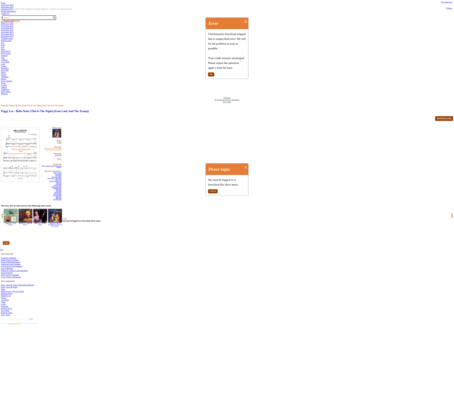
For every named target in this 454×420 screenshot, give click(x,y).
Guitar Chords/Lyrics (55, 181)
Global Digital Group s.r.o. (15, 323)
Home (3, 105)
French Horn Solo (56, 187)
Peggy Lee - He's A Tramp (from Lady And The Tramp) (55, 225)
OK (211, 74)
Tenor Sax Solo (57, 195)
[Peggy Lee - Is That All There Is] (25, 222)
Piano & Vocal (57, 172)
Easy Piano (58, 174)
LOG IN (213, 191)
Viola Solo (58, 182)
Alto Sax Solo (57, 185)
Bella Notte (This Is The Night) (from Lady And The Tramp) (40, 105)
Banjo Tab (58, 196)
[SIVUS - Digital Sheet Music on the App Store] (449, 8)
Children (11, 105)
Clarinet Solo (57, 192)
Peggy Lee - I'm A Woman (11, 224)
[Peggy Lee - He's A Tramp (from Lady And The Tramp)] (55, 222)
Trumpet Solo (57, 194)
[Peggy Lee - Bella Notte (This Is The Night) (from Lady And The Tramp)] (56, 137)
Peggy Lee (58, 155)
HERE (31, 319)
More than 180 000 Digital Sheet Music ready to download (37, 9)
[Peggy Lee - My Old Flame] (40, 222)
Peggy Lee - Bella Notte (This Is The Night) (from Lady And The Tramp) (45, 111)
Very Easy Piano (56, 177)
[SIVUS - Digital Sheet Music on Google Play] (446, 2)
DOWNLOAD (444, 118)
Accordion (58, 175)
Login (6, 243)
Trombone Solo (57, 188)
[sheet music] (10, 22)
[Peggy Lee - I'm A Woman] (11, 222)
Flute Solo (58, 191)
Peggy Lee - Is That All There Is (25, 224)
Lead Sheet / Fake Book (54, 178)
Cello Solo (58, 184)
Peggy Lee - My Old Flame (40, 224)
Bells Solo (58, 198)
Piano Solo (58, 179)
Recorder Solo (57, 199)
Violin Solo (58, 189)
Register (7, 250)
